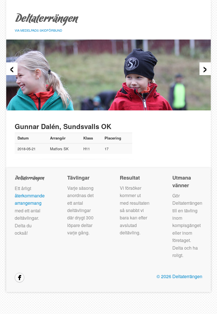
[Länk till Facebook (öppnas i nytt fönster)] (19, 277)
